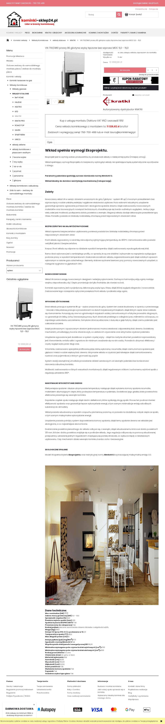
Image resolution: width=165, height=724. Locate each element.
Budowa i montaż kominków (109, 686)
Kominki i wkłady (13, 76)
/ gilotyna (16, 180)
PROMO (9, 61)
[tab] (50, 142)
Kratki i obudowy (14, 224)
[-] (148, 70)
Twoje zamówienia (45, 686)
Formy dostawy (73, 693)
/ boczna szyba (19, 157)
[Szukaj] (119, 15)
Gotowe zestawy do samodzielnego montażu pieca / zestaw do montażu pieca (23, 68)
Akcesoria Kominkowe (16, 228)
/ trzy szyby (17, 162)
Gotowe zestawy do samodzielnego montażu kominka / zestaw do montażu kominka (23, 206)
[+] (156, 70)
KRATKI (18, 116)
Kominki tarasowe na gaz (21, 80)
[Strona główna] (32, 19)
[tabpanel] (102, 411)
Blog (130, 693)
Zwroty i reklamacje (14, 686)
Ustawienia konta (44, 689)
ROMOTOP (19, 125)
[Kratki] (116, 101)
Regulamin (10, 693)
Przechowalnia (43, 693)
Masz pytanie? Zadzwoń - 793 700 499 (25, 3)
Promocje (10, 252)
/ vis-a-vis (17, 166)
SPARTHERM (20, 134)
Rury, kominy (12, 238)
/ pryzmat (16, 171)
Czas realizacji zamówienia (78, 696)
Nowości (10, 247)
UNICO (17, 139)
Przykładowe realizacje (137, 689)
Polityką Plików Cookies (66, 721)
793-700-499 (88, 132)
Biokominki (11, 214)
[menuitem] (15, 32)
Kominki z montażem (16, 233)
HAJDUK (18, 102)
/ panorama (17, 176)
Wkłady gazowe (19, 89)
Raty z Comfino (73, 689)
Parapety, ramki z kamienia (18, 219)
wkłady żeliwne (18, 144)
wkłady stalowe (20, 93)
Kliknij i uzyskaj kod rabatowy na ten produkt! (125, 87)
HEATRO (18, 107)
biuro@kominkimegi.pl (122, 132)
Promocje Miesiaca (15, 56)
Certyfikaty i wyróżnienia (138, 696)
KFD (16, 111)
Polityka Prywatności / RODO (18, 696)
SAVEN (17, 130)
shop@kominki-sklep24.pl (146, 3)
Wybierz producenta (15, 265)
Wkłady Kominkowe (18, 85)
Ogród (9, 242)
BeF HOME (19, 97)
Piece (8, 199)
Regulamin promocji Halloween (19, 689)
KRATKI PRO (20, 121)
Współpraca (133, 699)
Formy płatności (74, 686)
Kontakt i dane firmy (136, 686)
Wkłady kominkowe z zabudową (24, 185)
